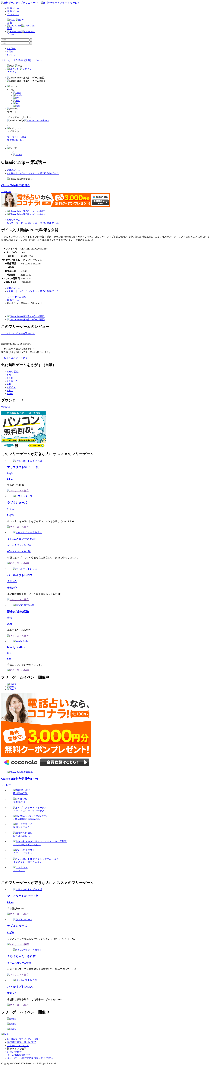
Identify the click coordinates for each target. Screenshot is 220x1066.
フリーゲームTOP (16, 297)
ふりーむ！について (18, 1045)
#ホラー (11, 48)
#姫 (9, 384)
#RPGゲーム (13, 170)
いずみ (10, 509)
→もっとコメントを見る (14, 357)
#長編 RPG (13, 381)
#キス (10, 390)
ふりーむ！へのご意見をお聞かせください (30, 1058)
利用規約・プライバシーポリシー (25, 1039)
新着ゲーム (13, 8)
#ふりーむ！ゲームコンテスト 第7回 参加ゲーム (33, 173)
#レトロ (11, 54)
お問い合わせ (14, 1051)
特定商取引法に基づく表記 (21, 1042)
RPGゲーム (13, 300)
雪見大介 (12, 581)
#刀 (9, 375)
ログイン (37, 60)
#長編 (10, 378)
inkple (10, 473)
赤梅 (9, 617)
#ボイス (11, 387)
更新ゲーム (13, 11)
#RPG (10, 393)
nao (9, 653)
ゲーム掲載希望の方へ (19, 1055)
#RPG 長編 (13, 371)
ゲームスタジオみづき (19, 545)
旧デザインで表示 (16, 1048)
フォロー (6, 191)
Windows (5, 407)
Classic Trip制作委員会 (15, 185)
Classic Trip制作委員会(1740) (19, 778)
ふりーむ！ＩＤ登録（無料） (16, 60)
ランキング (13, 14)
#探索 (10, 51)
